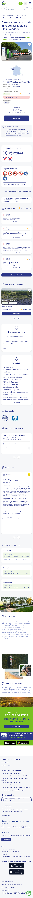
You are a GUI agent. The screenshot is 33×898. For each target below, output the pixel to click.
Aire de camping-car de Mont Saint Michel (15, 776)
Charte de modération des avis (11, 811)
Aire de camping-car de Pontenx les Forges (16, 787)
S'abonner (6, 839)
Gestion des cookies (8, 887)
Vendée (24, 15)
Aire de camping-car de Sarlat (11, 785)
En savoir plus (16, 726)
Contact (4, 854)
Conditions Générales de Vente (11, 884)
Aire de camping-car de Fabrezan (12, 773)
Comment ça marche (8, 849)
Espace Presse (6, 765)
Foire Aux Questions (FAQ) (10, 851)
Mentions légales (7, 881)
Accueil (3, 15)
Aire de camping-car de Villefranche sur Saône (14, 779)
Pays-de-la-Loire (14, 15)
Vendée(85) (16, 86)
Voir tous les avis (16, 275)
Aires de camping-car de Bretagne (12, 790)
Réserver (16, 118)
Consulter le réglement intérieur (14, 184)
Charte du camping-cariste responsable (14, 809)
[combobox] (16, 8)
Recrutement (5, 763)
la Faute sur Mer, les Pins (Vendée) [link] (13, 18)
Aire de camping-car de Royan (11, 782)
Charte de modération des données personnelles (13, 814)
